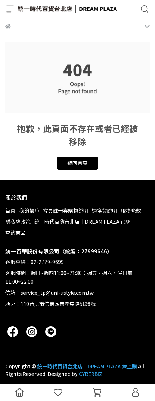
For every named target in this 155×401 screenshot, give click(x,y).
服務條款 (131, 210)
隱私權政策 (18, 221)
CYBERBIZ (90, 373)
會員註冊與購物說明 (65, 210)
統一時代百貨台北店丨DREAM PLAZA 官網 (82, 221)
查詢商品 (15, 232)
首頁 (10, 210)
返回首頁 (77, 163)
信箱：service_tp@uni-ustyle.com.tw (49, 292)
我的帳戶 (29, 210)
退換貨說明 (104, 210)
